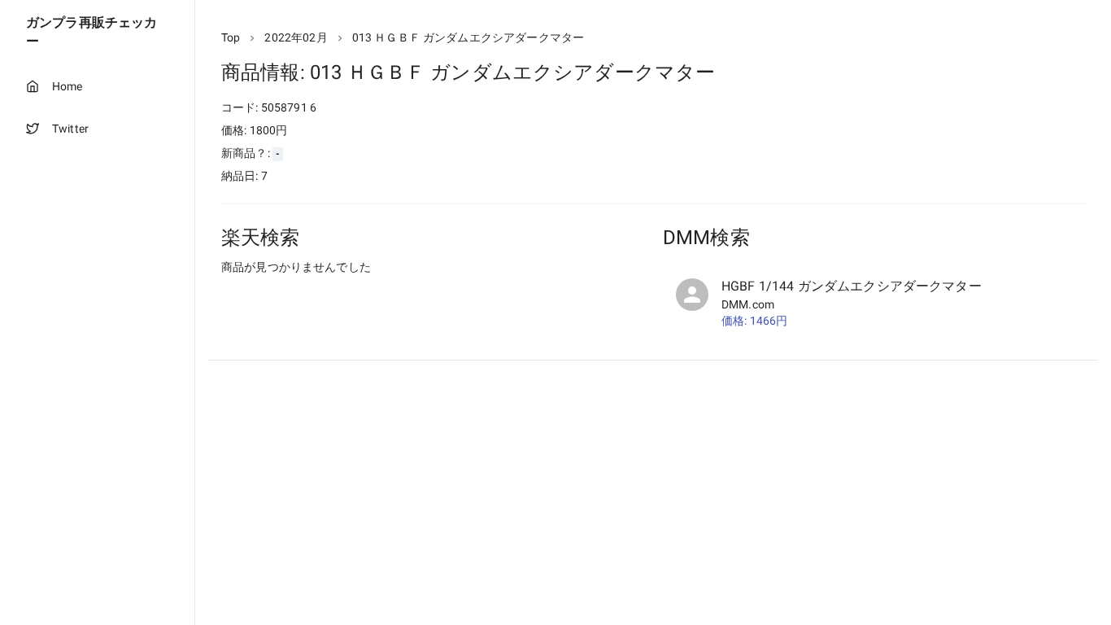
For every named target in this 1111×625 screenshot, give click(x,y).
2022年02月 (295, 37)
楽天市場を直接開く (293, 297)
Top (230, 37)
